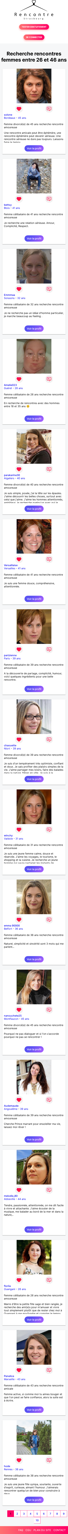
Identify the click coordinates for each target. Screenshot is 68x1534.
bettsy (8, 204)
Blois (7, 207)
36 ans (19, 928)
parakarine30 (12, 475)
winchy (8, 835)
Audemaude (11, 1105)
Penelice (9, 1376)
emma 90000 (12, 925)
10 (37, 1520)
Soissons (9, 298)
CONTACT (59, 1530)
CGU (28, 1530)
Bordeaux (9, 117)
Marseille (9, 1379)
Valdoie (8, 838)
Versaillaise (11, 565)
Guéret (8, 388)
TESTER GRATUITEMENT (34, 27)
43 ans (21, 1379)
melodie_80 (11, 1195)
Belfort (8, 928)
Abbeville (9, 1199)
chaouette (10, 745)
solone (8, 114)
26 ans (19, 388)
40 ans (21, 478)
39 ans (16, 658)
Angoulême (10, 1108)
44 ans (22, 1199)
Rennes (8, 1469)
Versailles (9, 568)
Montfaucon (11, 1018)
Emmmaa (9, 294)
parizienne (10, 655)
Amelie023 (10, 385)
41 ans (16, 207)
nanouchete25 (13, 1015)
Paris (7, 658)
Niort (7, 748)
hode (7, 1466)
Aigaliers (9, 478)
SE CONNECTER (34, 37)
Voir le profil (34, 148)
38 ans (19, 1469)
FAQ (20, 1530)
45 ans (22, 117)
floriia (7, 1285)
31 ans (19, 838)
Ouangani (9, 1289)
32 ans (21, 298)
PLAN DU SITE (42, 1530)
